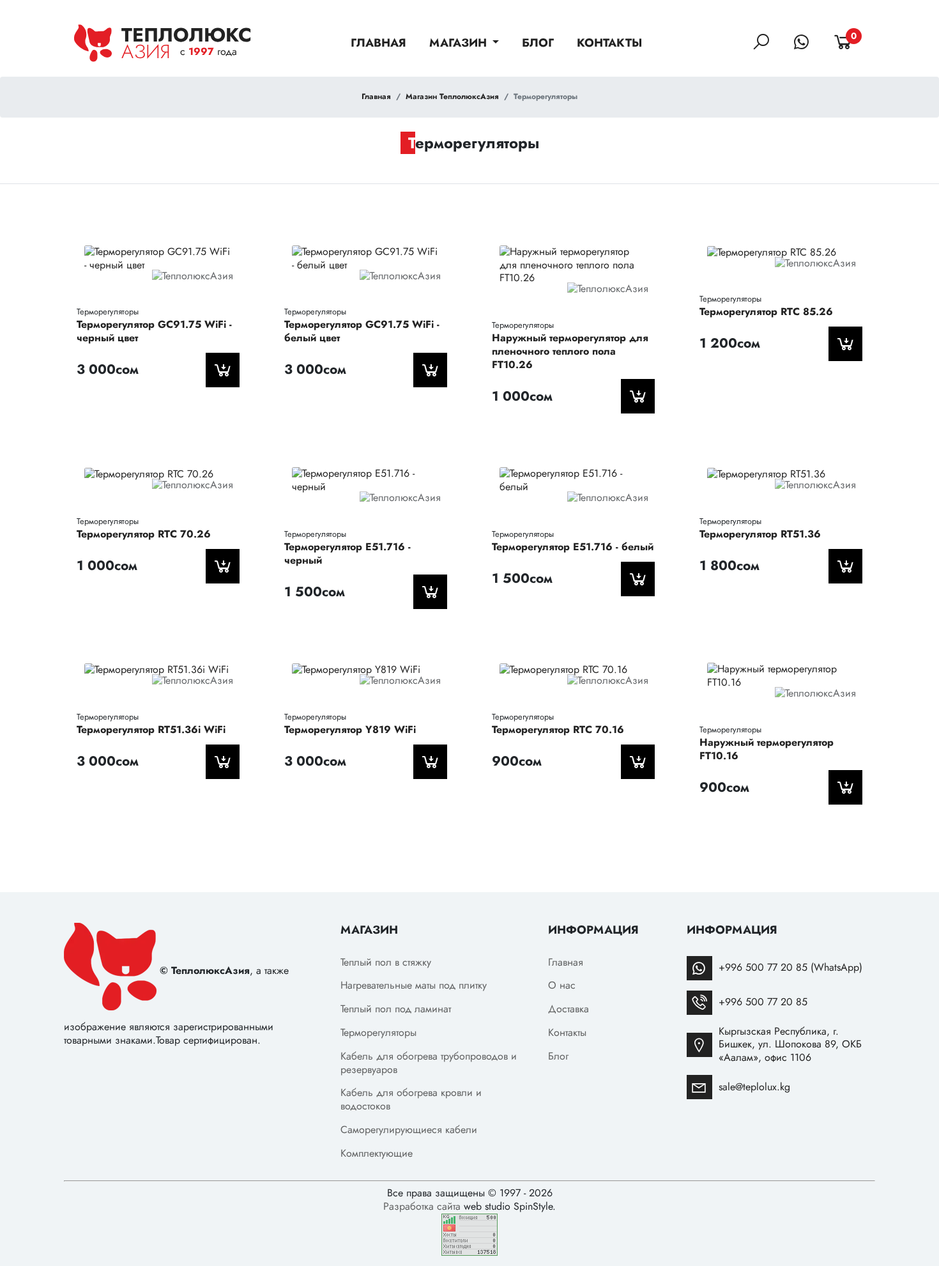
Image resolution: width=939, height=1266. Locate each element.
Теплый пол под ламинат (395, 1008)
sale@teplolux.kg (754, 1086)
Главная (378, 43)
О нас (562, 985)
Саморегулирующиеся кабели (408, 1129)
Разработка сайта (422, 1206)
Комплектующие (376, 1153)
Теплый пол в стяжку (385, 962)
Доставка (568, 1008)
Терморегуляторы (378, 1032)
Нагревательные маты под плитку (413, 985)
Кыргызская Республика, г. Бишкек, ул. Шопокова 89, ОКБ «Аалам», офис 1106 (790, 1044)
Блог (538, 43)
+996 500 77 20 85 (763, 1001)
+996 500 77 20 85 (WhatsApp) (790, 967)
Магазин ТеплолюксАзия (452, 97)
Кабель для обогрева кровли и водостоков (411, 1099)
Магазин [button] (459, 43)
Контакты (609, 43)
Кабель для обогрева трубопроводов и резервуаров (428, 1063)
